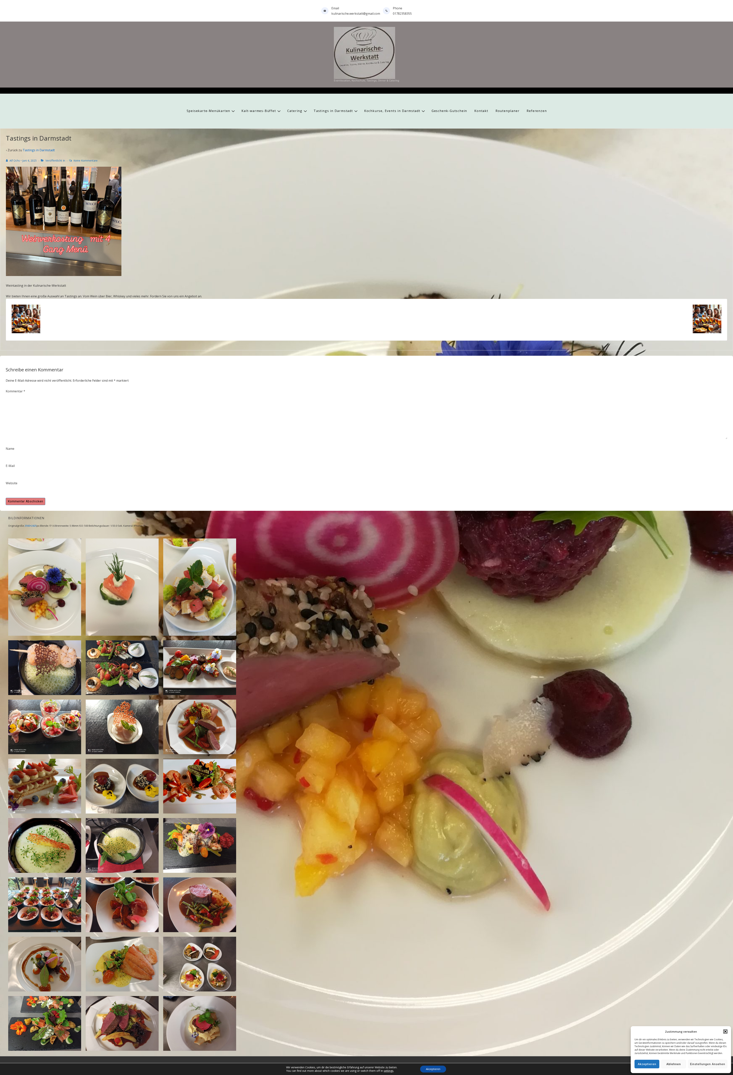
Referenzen (537, 111)
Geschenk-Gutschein (449, 111)
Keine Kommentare (85, 160)
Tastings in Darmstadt (333, 111)
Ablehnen (673, 1064)
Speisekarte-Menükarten (208, 111)
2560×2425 (31, 525)
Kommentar (15, 391)
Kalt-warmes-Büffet (258, 111)
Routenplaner (508, 111)
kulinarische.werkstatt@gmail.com (355, 13)
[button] (725, 1031)
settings (388, 1071)
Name (10, 449)
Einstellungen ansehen (707, 1064)
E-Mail (10, 466)
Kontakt (481, 111)
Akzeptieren (647, 1064)
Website (11, 483)
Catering (294, 111)
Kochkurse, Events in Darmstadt (392, 111)
